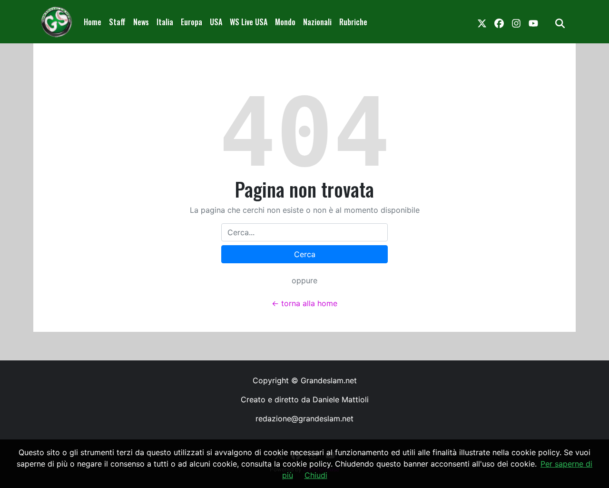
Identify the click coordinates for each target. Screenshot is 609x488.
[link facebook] (499, 22)
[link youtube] (533, 22)
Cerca (304, 254)
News (141, 22)
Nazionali (317, 22)
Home (92, 22)
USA (216, 22)
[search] (560, 22)
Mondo (285, 22)
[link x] (482, 22)
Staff (117, 22)
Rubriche (353, 22)
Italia (165, 22)
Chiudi (315, 475)
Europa (191, 22)
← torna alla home (304, 303)
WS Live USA (248, 22)
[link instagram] (516, 22)
